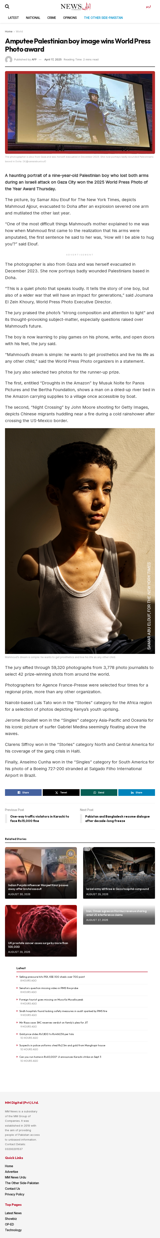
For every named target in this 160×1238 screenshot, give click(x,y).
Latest (13, 17)
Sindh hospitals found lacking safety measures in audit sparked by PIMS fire (63, 1011)
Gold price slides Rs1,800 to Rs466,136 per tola (46, 1034)
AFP (34, 59)
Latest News (13, 1213)
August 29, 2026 (97, 894)
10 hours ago (29, 1037)
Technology (13, 1230)
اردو (148, 6)
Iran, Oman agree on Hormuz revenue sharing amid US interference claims (116, 913)
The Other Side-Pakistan (103, 17)
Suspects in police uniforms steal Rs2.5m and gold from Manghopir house (62, 1045)
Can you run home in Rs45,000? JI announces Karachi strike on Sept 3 (60, 1056)
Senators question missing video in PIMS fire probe (48, 988)
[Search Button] (7, 6)
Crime (51, 17)
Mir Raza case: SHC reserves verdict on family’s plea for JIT (53, 1022)
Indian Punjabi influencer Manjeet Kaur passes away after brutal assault (38, 887)
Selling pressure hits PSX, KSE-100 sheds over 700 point (52, 976)
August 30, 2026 (19, 894)
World (19, 31)
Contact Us (12, 1188)
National (33, 17)
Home (8, 31)
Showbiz (11, 1218)
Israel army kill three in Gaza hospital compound (117, 889)
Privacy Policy (14, 1194)
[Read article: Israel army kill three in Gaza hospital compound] (119, 873)
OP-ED (9, 1224)
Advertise (11, 1171)
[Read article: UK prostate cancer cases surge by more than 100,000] (41, 931)
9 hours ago (28, 1003)
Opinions (70, 17)
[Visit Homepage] (76, 6)
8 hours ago (28, 980)
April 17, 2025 (53, 59)
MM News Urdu (15, 1177)
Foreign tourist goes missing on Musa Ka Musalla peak (51, 999)
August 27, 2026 (97, 919)
